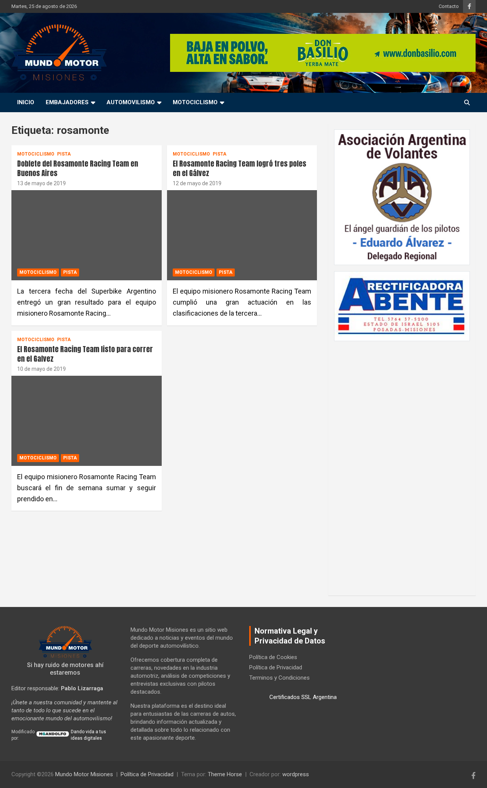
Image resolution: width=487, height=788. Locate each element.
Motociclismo (195, 102)
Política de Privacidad (275, 667)
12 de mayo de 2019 (197, 183)
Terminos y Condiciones (279, 677)
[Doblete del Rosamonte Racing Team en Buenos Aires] (86, 235)
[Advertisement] (402, 464)
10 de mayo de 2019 (41, 369)
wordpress (295, 774)
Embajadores (67, 102)
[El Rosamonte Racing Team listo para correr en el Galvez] (86, 421)
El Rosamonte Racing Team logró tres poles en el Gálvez (239, 168)
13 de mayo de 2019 (41, 183)
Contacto (449, 6)
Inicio (25, 102)
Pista (64, 154)
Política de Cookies (273, 657)
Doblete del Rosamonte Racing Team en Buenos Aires (77, 168)
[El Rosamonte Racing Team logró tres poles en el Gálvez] (241, 235)
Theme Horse (225, 774)
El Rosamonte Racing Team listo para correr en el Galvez (85, 354)
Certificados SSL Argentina (303, 697)
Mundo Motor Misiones (84, 774)
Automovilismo (131, 102)
